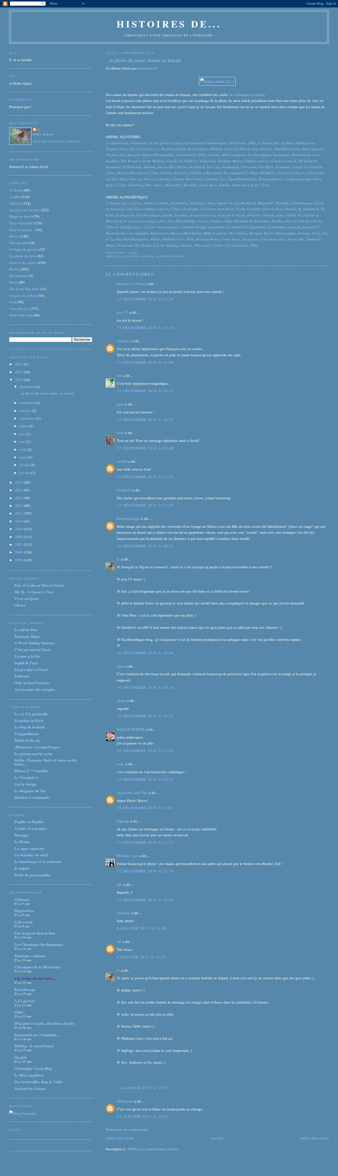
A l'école (16, 190)
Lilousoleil (207, 160)
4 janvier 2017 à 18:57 (141, 956)
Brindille (190, 184)
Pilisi (202, 154)
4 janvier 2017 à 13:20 (141, 928)
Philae (182, 166)
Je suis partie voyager (166, 142)
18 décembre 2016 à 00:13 (145, 779)
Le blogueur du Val (29, 790)
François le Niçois (291, 172)
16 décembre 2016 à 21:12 (145, 750)
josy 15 (122, 312)
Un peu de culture (23, 295)
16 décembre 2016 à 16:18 (145, 687)
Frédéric (190, 160)
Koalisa (167, 148)
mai (22, 441)
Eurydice (181, 172)
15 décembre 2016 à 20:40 (145, 447)
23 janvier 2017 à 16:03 (142, 1116)
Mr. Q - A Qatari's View (34, 592)
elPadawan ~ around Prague (37, 747)
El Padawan (132, 166)
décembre (27, 386)
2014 (19, 489)
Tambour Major (229, 160)
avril (23, 449)
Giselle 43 (174, 160)
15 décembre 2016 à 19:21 (145, 390)
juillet (24, 425)
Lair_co (153, 148)
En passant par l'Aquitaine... (37, 1034)
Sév (119, 884)
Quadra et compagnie (31, 797)
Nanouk (149, 166)
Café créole (23, 922)
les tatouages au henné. (248, 94)
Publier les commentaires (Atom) (153, 1148)
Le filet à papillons (29, 1075)
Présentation (18, 275)
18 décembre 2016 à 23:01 (145, 807)
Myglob (20, 1057)
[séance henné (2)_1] (217, 81)
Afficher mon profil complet (56, 141)
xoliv (120, 763)
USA (12, 301)
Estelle (224, 184)
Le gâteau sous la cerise (33, 753)
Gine (132, 178)
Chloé (110, 172)
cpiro (121, 666)
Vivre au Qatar (26, 598)
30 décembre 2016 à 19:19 (145, 899)
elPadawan (125, 1101)
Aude (123, 178)
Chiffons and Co (256, 160)
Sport (13, 282)
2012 (19, 505)
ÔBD (252, 142)
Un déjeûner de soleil (31, 855)
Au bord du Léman (29, 1088)
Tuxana (111, 148)
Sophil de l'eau (26, 663)
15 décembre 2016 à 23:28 (145, 476)
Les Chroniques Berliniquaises (38, 944)
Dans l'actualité (21, 222)
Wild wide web (20, 314)
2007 (19, 544)
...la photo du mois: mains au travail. (144, 60)
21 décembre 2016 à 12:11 (145, 842)
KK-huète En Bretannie (251, 220)
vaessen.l (124, 340)
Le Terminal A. (26, 777)
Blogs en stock (20, 216)
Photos (14, 268)
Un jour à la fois (27, 656)
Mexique (21, 835)
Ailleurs (15, 203)
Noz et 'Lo (137, 148)
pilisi (120, 404)
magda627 (238, 172)
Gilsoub (177, 178)
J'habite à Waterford (205, 172)
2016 (19, 379)
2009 (19, 528)
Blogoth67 (174, 184)
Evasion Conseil (283, 160)
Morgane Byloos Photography (150, 154)
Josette (289, 178)
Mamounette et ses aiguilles (127, 233)
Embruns (21, 676)
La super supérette (29, 848)
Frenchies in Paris (28, 720)
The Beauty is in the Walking (143, 160)
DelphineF (197, 166)
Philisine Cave (221, 148)
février (24, 464)
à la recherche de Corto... (35, 978)
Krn (122, 154)
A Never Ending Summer (34, 643)
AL (119, 941)
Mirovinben (194, 178)
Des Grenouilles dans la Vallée (38, 1081)
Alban (253, 172)
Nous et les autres (22, 262)
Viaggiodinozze (26, 733)
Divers (14, 236)
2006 (19, 552)
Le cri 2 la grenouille (31, 714)
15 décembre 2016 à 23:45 (145, 505)
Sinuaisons (138, 142)
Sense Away (208, 184)
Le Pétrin (21, 841)
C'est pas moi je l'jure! (32, 649)
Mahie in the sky (27, 740)
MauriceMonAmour (132, 172)
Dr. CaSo (262, 184)
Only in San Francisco (32, 682)
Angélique (200, 148)
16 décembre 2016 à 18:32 (145, 715)
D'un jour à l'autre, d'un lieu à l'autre (44, 1023)
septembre (27, 418)
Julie (305, 148)
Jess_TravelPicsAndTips (238, 178)
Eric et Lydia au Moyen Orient (39, 585)
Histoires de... (169, 24)
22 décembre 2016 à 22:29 (145, 870)
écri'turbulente (117, 142)
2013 (19, 497)
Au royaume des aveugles (34, 689)
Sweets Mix (166, 166)
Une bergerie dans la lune (34, 933)
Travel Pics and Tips (132, 792)
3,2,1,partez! (24, 1001)
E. (118, 558)
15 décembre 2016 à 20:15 (145, 419)
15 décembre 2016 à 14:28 (145, 298)
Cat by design (25, 784)
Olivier (20, 605)
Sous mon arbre (309, 178)
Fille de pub (18, 242)
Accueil (217, 1137)
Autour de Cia (242, 184)
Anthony (123, 912)
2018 (19, 363)
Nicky (123, 148)
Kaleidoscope (25, 989)
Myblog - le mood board (33, 1046)
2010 (19, 521)
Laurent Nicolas (194, 226)
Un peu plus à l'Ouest (31, 669)
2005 (19, 559)
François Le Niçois (131, 283)
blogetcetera (24, 910)
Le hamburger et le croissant (37, 861)
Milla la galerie (233, 154)
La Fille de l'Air (246, 148)
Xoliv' (110, 184)
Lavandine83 (148, 68)
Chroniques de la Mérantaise (37, 967)
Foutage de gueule (23, 249)
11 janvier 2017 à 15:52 (142, 1087)
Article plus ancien (314, 1137)
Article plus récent (120, 1137)
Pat (225, 172)
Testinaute (283, 166)
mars (23, 457)
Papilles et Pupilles (29, 821)
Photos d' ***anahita (31, 770)
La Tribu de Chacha (153, 178)
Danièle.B (182, 148)
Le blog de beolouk (29, 727)
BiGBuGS (267, 172)
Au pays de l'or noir (138, 256)
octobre (25, 410)
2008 (19, 536)
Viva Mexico (19, 308)
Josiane (214, 154)
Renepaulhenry (270, 178)
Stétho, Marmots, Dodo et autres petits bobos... (45, 762)
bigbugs (123, 820)
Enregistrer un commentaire (127, 1129)
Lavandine (281, 154)
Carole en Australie (308, 166)
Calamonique (216, 142)
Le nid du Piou (26, 629)
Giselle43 (124, 489)
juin (22, 433)
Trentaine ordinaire (30, 956)
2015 (19, 482)
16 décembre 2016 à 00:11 (145, 545)
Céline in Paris (160, 172)
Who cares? (154, 184)
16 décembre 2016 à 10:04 (145, 652)
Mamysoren (305, 142)
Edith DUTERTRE (131, 729)
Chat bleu (135, 184)
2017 (19, 371)
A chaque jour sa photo (276, 142)
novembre (27, 402)
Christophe (315, 172)
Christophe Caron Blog (33, 1068)
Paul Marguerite (287, 148)
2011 (19, 513)
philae (121, 700)
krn (119, 375)
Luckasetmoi (194, 142)
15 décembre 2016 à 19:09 (145, 362)
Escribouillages (259, 154)
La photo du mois (169, 256)
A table (14, 196)
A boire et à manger (30, 828)
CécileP (111, 178)
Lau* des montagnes (223, 166)
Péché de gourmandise (32, 875)
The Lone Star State (24, 288)
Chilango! (22, 899)
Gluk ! (19, 1012)
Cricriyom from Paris (257, 166)
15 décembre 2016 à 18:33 (145, 327)
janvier (25, 472)
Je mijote (21, 868)
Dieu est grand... (22, 229)
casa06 (122, 461)
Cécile (121, 184)
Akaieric (266, 148)
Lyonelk (211, 178)
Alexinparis (237, 142)
